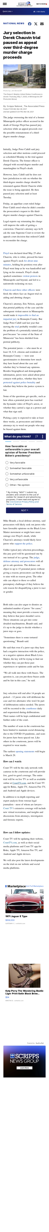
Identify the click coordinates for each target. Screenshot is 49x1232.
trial (17, 326)
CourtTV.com (19, 782)
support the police (23, 543)
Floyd (6, 253)
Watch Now (41, 4)
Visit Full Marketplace (35, 886)
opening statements (25, 751)
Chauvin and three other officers (19, 289)
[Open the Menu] (4, 4)
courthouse (31, 708)
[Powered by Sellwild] (40, 1043)
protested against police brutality (19, 382)
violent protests (31, 275)
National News (13, 23)
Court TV (8, 808)
